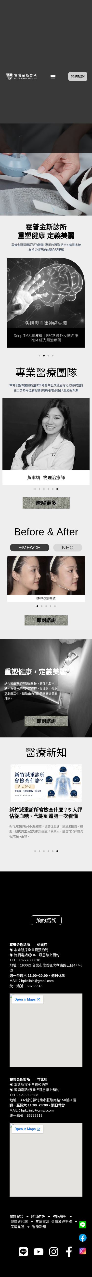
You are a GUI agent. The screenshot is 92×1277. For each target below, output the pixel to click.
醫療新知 (39, 1227)
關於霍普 (16, 1216)
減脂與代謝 (19, 1221)
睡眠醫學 (59, 1216)
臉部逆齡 (38, 1216)
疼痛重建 (42, 1221)
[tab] (29, 547)
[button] (53, 76)
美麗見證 (17, 1227)
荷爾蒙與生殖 (61, 1221)
